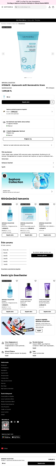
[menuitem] (49, 7)
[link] (42, 255)
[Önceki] (3, 53)
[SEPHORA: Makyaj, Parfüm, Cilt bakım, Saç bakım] (8, 7)
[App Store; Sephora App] (15, 437)
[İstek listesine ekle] (17, 204)
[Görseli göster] (28, 52)
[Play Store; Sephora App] (6, 437)
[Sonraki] (52, 53)
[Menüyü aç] (2, 7)
